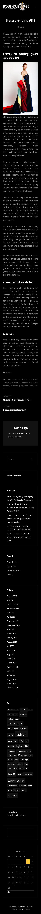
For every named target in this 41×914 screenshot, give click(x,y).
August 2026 (12, 596)
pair (16, 759)
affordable (10, 710)
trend (16, 790)
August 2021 (12, 679)
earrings (11, 735)
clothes (23, 714)
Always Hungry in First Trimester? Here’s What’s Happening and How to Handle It (20, 518)
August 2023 (12, 642)
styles (20, 774)
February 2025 (12, 621)
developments (13, 729)
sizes (15, 768)
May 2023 (10, 654)
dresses (8, 379)
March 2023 (11, 663)
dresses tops (16, 379)
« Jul (8, 892)
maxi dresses (16, 382)
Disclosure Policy (13, 570)
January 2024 (12, 638)
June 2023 (11, 650)
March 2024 (11, 633)
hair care (11, 746)
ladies (10, 755)
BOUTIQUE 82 (24, 907)
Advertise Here (13, 562)
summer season (16, 780)
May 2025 (10, 613)
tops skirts (29, 386)
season (19, 764)
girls (32, 379)
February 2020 (12, 688)
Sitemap (10, 574)
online (10, 760)
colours (17, 719)
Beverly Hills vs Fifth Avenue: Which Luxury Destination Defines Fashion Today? (20, 507)
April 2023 (11, 658)
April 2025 (11, 617)
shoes (10, 768)
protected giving (17, 386)
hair (27, 741)
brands (17, 710)
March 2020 (11, 683)
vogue (24, 790)
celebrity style (13, 715)
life (15, 755)
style (11, 773)
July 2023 (10, 646)
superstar (22, 785)
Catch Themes (25, 909)
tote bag (9, 790)
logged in (23, 433)
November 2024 (13, 625)
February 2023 (12, 667)
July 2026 (10, 600)
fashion (21, 734)
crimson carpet (15, 723)
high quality (22, 746)
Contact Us (11, 566)
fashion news (12, 741)
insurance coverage (24, 751)
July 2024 (10, 629)
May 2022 (10, 671)
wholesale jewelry (14, 475)
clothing (10, 719)
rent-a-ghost (12, 812)
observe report (27, 382)
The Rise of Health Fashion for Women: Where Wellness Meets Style (19, 537)
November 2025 (13, 608)
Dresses (8, 372)
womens (12, 795)
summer (28, 774)
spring (21, 768)
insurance (11, 751)
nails (31, 755)
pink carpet (24, 760)
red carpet (11, 764)
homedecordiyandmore (16, 815)
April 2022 (11, 675)
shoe (26, 764)
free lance (26, 379)
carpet (24, 709)
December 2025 (13, 604)
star (27, 768)
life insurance (23, 755)
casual (30, 710)
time (30, 785)
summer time (12, 785)
